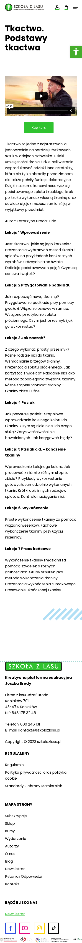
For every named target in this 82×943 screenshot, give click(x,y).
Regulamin (14, 764)
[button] (76, 52)
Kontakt (12, 884)
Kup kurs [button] (39, 127)
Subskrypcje (16, 816)
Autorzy (12, 846)
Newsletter (15, 869)
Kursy (10, 831)
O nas (10, 853)
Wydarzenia (15, 838)
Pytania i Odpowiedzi (23, 876)
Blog (9, 861)
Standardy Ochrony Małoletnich (33, 786)
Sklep (10, 823)
